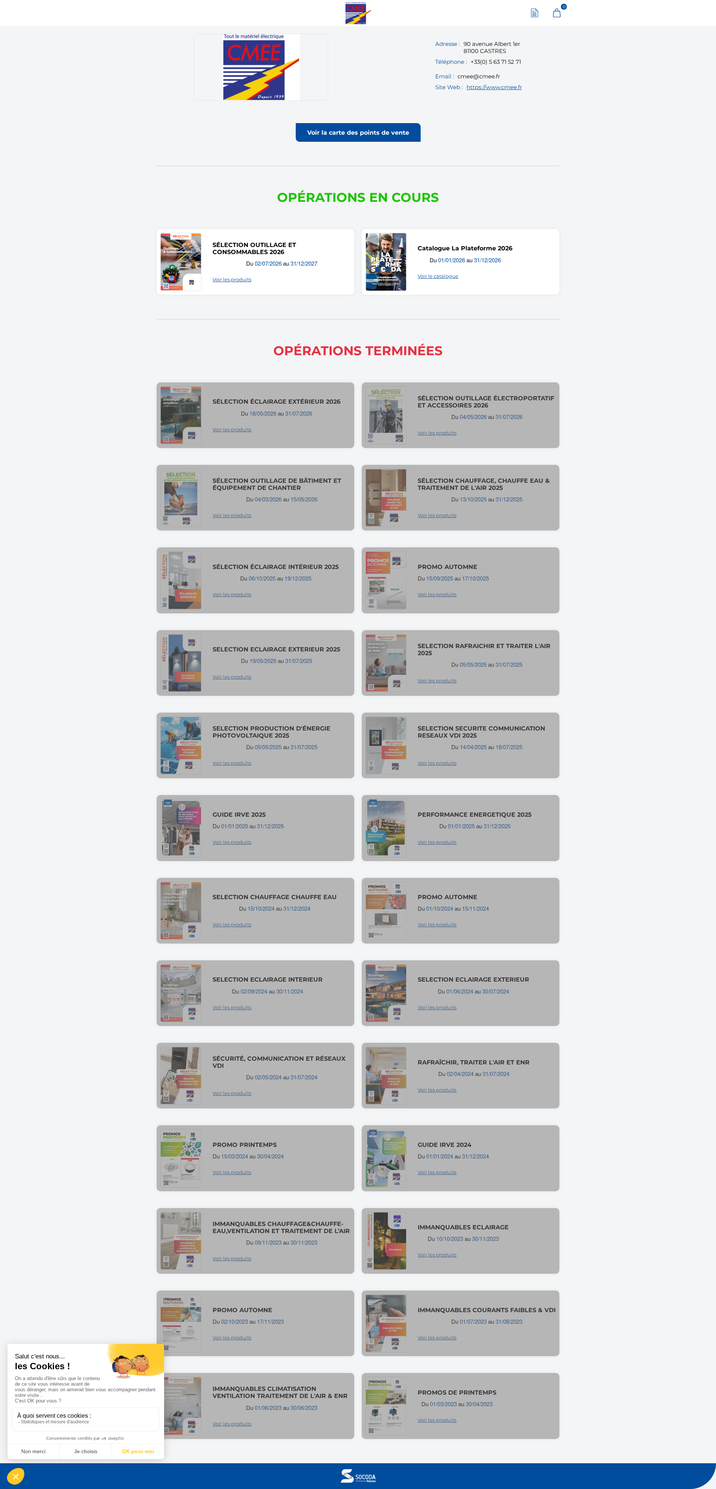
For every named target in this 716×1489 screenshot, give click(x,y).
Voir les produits (232, 279)
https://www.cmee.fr (494, 87)
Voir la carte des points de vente (358, 132)
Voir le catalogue (438, 276)
